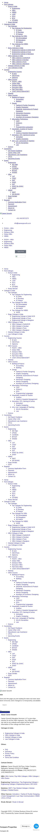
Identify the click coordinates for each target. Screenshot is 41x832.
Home (6, 2)
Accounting (19, 99)
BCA (13, 18)
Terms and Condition (12, 757)
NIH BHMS (16, 194)
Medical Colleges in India (16, 66)
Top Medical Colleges (20, 788)
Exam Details (12, 196)
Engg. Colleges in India (15, 48)
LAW (14, 14)
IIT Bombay (20, 32)
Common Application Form (17, 202)
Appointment (12, 206)
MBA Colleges (33, 776)
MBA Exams (5, 778)
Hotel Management (8, 796)
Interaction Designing (23, 113)
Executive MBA (17, 87)
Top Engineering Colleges (28, 782)
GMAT (14, 188)
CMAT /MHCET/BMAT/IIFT (21, 91)
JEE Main (15, 165)
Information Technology (20, 119)
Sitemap (8, 756)
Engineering (16, 8)
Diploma (15, 78)
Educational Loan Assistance (17, 155)
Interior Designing (22, 115)
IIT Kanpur (19, 34)
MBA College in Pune (19, 62)
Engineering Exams (23, 784)
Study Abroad (12, 22)
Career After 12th (14, 153)
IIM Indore (19, 42)
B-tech (14, 74)
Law (17, 145)
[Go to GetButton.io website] (36, 830)
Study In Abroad (17, 802)
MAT (13, 180)
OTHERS (15, 20)
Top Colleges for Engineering (22, 28)
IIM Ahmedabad (21, 38)
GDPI (10, 198)
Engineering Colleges (8, 784)
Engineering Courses (15, 72)
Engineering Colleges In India (14, 733)
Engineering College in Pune (21, 52)
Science (10, 147)
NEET (14, 192)
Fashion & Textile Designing (25, 105)
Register (7, 200)
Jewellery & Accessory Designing (27, 117)
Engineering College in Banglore (23, 54)
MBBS (14, 12)
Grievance (8, 752)
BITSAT (14, 170)
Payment (11, 204)
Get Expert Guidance (15, 151)
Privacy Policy (9, 754)
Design (14, 103)
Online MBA (16, 83)
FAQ (6, 750)
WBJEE (14, 172)
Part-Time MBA (17, 89)
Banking (18, 101)
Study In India (12, 6)
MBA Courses (12, 80)
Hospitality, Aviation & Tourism (22, 129)
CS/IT (18, 121)
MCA (13, 16)
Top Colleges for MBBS (20, 44)
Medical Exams (13, 790)
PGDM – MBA (17, 82)
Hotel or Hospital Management (26, 133)
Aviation (18, 131)
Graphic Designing (22, 107)
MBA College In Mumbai (20, 60)
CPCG (10, 157)
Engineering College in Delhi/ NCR (23, 50)
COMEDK (15, 168)
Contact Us (11, 210)
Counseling (7, 149)
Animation (19, 137)
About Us (11, 208)
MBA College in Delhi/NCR (21, 58)
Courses (6, 70)
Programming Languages (24, 127)
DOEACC (19, 123)
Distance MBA (17, 85)
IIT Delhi (19, 30)
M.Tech (8, 798)
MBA (13, 10)
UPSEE (14, 166)
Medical (10, 93)
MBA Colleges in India (15, 56)
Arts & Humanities (22, 143)
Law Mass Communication (25, 796)
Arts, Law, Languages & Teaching (23, 141)
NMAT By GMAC (17, 186)
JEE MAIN (34, 784)
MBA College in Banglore (20, 64)
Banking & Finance (18, 97)
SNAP (14, 182)
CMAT (14, 178)
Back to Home (5, 712)
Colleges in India (9, 24)
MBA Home (9, 776)
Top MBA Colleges (21, 776)
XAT (13, 184)
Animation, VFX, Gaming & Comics (23, 135)
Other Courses (13, 95)
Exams (6, 161)
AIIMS (18, 46)
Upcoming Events (14, 159)
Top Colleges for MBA (19, 36)
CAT (13, 176)
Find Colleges (8, 4)
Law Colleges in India (15, 68)
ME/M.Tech (15, 76)
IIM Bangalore (20, 40)
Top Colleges (12, 26)
